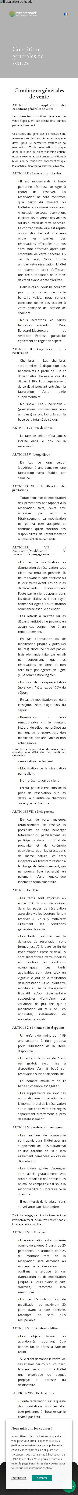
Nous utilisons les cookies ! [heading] (31, 1428)
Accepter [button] (42, 1478)
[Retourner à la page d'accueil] (23, 14)
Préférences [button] (19, 1478)
